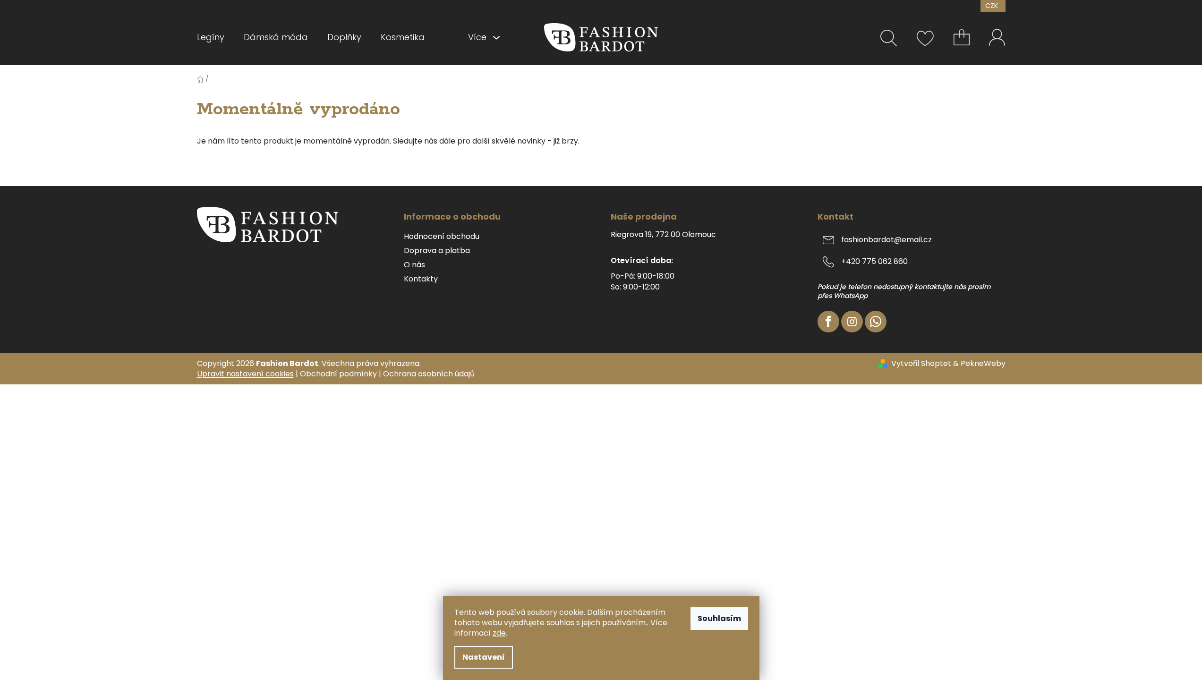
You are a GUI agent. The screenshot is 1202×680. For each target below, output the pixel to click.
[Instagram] (852, 321)
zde (499, 633)
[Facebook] (828, 321)
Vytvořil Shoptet (921, 363)
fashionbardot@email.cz (886, 239)
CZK (992, 5)
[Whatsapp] (876, 321)
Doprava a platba (437, 251)
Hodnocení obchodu (441, 236)
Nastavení (483, 657)
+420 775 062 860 (874, 261)
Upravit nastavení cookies (245, 373)
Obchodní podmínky (338, 373)
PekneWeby (983, 363)
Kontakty (421, 279)
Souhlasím (719, 618)
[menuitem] (215, 37)
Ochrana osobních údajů (429, 373)
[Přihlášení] (997, 37)
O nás (414, 265)
